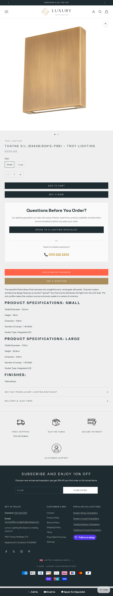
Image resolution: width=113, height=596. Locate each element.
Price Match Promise (56, 272)
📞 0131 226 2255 (56, 255)
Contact (50, 513)
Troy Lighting (13, 141)
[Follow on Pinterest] (29, 551)
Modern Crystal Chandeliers (86, 518)
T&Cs (49, 532)
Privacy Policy (53, 517)
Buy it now (56, 194)
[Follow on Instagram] (21, 551)
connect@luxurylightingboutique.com (22, 522)
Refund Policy (53, 522)
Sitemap (51, 542)
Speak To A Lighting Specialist (56, 230)
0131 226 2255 (20, 513)
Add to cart (56, 185)
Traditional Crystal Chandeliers (87, 530)
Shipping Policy (54, 527)
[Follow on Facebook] (6, 551)
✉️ (49, 592)
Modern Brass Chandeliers (85, 513)
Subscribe (80, 490)
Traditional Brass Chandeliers (86, 524)
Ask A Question (56, 281)
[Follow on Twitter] (13, 551)
